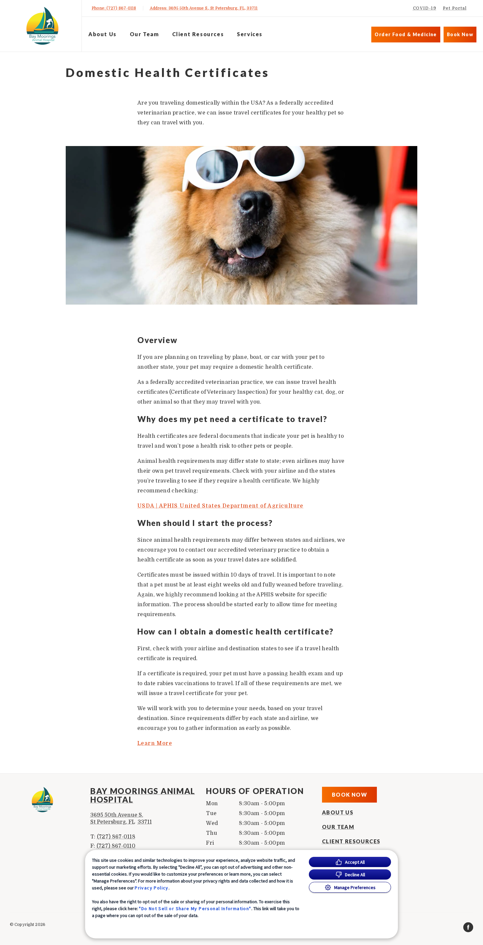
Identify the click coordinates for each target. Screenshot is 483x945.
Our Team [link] (144, 34)
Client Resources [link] (198, 34)
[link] (42, 26)
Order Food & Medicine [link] (406, 34)
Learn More (154, 743)
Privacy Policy (152, 888)
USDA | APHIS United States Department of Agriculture (220, 506)
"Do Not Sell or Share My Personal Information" (195, 908)
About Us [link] (102, 34)
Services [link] (250, 34)
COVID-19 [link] (424, 8)
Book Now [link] (460, 34)
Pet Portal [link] (455, 8)
